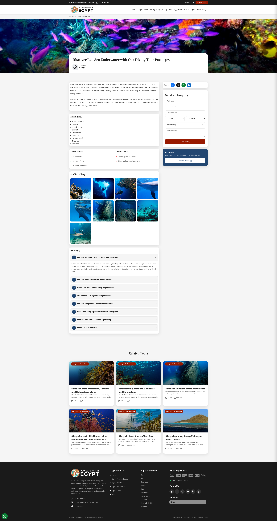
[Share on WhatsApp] (183, 85)
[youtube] (188, 491)
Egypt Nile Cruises (181, 9)
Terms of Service (190, 518)
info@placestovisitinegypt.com (86, 502)
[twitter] (177, 491)
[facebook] (171, 491)
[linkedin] (193, 491)
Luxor (143, 478)
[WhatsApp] (5, 516)
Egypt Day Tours (165, 9)
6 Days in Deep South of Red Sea (135, 436)
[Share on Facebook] (173, 85)
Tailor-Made (201, 3)
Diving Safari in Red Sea (85, 16)
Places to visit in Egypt (95, 518)
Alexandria (144, 492)
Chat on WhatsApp (185, 161)
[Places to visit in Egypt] (82, 9)
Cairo (143, 475)
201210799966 (80, 498)
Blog (204, 9)
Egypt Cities (196, 9)
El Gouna (144, 507)
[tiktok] (198, 491)
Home (134, 9)
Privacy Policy (177, 518)
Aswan (143, 485)
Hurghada (144, 482)
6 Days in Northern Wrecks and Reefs (185, 388)
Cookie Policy (203, 518)
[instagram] (182, 491)
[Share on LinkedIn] (189, 85)
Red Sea (144, 499)
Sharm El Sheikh (146, 503)
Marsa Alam (145, 496)
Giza (142, 489)
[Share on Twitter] (178, 85)
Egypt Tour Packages (148, 9)
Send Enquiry (185, 142)
